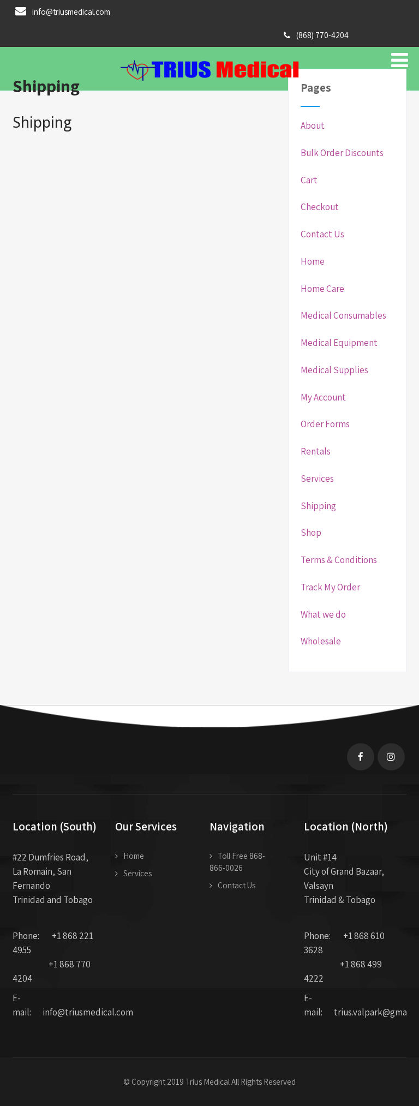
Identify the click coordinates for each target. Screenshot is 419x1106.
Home (313, 261)
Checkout (320, 207)
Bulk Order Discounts (342, 153)
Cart (309, 180)
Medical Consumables (343, 315)
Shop (311, 533)
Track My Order (330, 587)
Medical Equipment (339, 343)
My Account (323, 397)
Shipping (318, 506)
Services (317, 479)
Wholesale (321, 641)
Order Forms (325, 424)
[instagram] (391, 756)
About (313, 125)
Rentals (316, 451)
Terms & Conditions (339, 560)
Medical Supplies (334, 370)
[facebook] (360, 756)
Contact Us (322, 234)
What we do (323, 614)
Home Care (322, 289)
